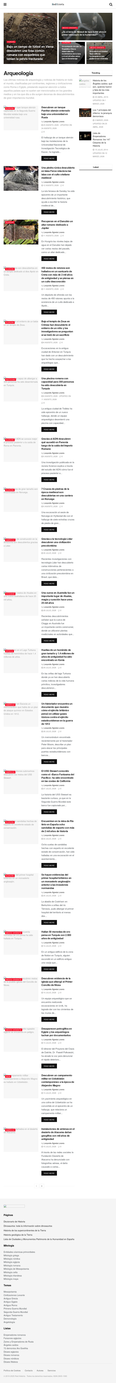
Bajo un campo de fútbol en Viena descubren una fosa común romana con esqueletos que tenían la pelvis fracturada (30, 52)
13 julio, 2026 (49, 1042)
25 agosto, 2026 (36, 64)
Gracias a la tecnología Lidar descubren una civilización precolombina (56, 542)
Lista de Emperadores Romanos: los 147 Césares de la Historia (101, 139)
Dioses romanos (11, 1355)
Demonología (10, 1318)
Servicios (52, 1370)
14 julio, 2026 (49, 946)
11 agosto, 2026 (51, 235)
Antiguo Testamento (13, 1315)
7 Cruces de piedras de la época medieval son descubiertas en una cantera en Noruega (57, 494)
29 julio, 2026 (49, 610)
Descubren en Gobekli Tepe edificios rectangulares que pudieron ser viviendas (98, 55)
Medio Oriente (70, 28)
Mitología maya (11, 1278)
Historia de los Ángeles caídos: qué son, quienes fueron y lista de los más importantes (102, 87)
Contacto (29, 1370)
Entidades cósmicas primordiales (19, 1251)
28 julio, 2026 (49, 731)
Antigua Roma (10, 1305)
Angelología (9, 1322)
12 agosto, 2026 (51, 185)
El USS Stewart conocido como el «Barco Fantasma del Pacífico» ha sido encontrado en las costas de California (57, 776)
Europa (11, 42)
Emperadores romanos (15, 1334)
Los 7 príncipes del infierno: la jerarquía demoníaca (102, 113)
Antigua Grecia (11, 1298)
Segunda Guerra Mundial (16, 1311)
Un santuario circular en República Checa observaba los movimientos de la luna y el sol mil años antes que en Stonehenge (72, 52)
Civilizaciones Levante (14, 1295)
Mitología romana (12, 1265)
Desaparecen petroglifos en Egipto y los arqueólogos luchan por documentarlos (56, 1032)
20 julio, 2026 (49, 895)
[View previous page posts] (36, 1186)
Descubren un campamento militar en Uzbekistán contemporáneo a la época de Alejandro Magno (57, 1080)
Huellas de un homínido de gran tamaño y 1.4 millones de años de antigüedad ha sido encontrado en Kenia (57, 655)
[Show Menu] (5, 4)
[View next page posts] (42, 1186)
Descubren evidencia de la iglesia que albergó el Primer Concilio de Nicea (56, 982)
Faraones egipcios (12, 1338)
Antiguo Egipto (11, 1301)
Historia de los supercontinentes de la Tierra (25, 1230)
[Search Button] (110, 4)
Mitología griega (11, 1255)
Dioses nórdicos (11, 1358)
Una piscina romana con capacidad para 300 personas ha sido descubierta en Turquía (57, 383)
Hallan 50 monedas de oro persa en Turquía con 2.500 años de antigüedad (56, 935)
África (9, 651)
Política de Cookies (12, 1370)
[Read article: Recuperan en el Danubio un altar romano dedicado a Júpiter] (21, 232)
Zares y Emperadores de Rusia (19, 1341)
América (10, 540)
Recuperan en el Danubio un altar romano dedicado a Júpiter (57, 224)
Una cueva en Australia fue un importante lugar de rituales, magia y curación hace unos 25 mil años (57, 597)
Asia (8, 1076)
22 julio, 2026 (49, 838)
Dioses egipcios (11, 1351)
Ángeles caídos (11, 1344)
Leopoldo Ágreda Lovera (17, 64)
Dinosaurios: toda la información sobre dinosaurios (28, 1225)
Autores (40, 1370)
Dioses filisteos (11, 1361)
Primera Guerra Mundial (15, 1308)
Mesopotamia (10, 1291)
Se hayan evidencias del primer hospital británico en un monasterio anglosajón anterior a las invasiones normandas (56, 881)
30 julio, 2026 (49, 553)
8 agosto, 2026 (50, 342)
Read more (50, 158)
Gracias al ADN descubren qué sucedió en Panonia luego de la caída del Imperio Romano (57, 444)
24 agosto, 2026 (70, 64)
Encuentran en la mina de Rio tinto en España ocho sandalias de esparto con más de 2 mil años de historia (57, 826)
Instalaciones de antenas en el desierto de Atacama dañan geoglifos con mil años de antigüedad (57, 1134)
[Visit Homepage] (58, 4)
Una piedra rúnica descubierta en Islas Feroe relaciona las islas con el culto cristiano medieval (58, 172)
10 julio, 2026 (49, 1146)
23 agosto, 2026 (98, 64)
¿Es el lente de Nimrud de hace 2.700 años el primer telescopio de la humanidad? (84, 33)
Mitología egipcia (12, 1261)
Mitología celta (11, 1272)
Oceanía (10, 594)
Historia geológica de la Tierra (18, 1234)
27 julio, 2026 (49, 788)
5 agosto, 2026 (50, 456)
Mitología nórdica (12, 1258)
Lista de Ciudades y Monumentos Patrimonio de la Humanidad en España (39, 1239)
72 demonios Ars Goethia (16, 1348)
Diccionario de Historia (14, 1221)
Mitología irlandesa (13, 1275)
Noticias (10, 379)
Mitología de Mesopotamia (16, 1268)
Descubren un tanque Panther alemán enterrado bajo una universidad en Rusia (55, 112)
